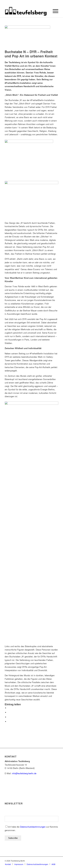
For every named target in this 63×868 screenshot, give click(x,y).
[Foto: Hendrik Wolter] (27, 36)
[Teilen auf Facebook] (9, 707)
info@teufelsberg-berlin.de (24, 773)
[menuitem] (53, 11)
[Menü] (53, 11)
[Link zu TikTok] (51, 860)
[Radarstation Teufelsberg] (26, 11)
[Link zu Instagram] (46, 860)
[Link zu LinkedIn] (55, 860)
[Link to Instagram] (9, 717)
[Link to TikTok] (9, 721)
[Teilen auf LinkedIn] (9, 712)
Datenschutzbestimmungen (33, 826)
